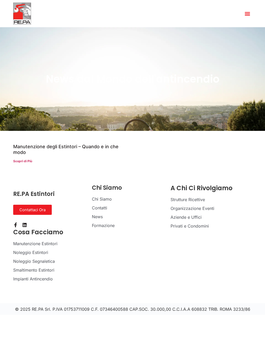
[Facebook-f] (15, 225)
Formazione (103, 225)
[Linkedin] (24, 225)
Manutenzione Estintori (35, 243)
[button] (247, 13)
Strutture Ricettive (188, 199)
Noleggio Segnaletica (34, 261)
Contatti (99, 207)
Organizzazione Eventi (192, 208)
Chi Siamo (102, 199)
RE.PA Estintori (34, 194)
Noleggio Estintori (30, 252)
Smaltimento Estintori (33, 270)
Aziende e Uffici (186, 217)
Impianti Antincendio (33, 278)
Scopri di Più (22, 161)
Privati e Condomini (190, 226)
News (97, 216)
